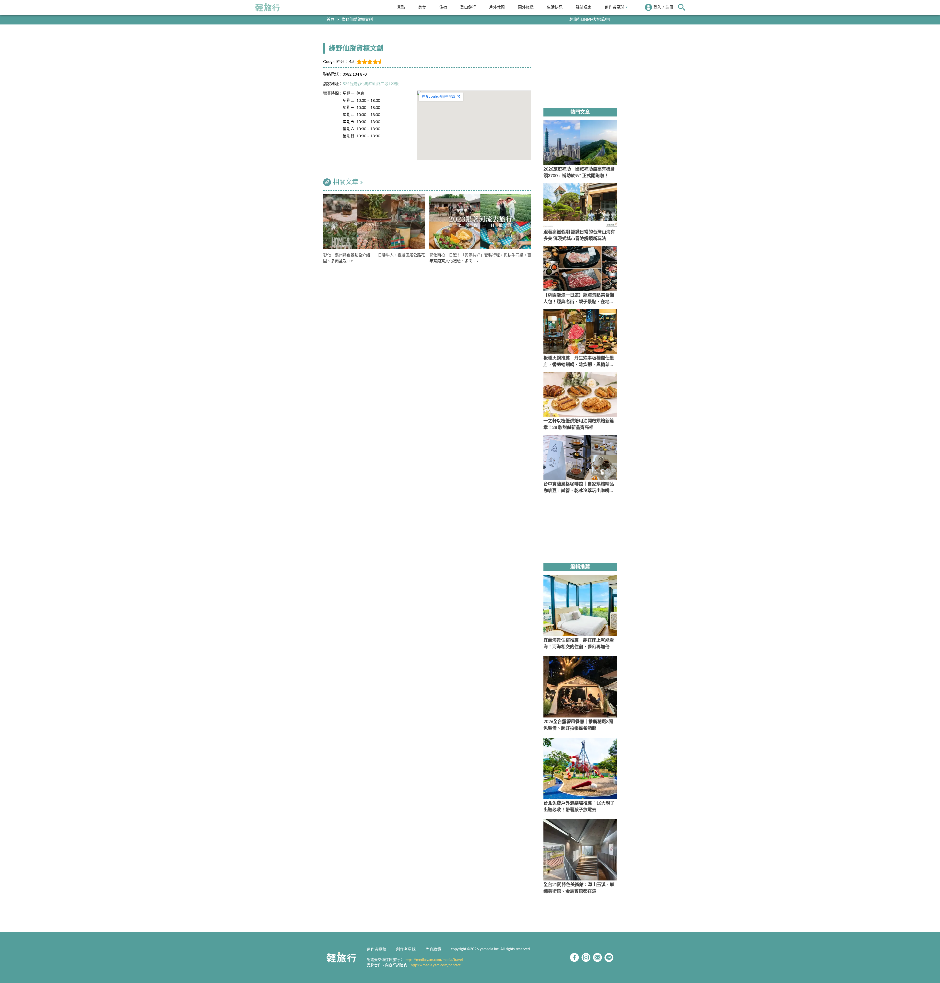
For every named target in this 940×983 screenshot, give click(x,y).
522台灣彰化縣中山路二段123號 (371, 84)
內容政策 (433, 949)
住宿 (443, 7)
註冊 (669, 7)
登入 (657, 7)
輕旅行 (268, 7)
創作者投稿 (376, 949)
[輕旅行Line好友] (608, 957)
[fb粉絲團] (574, 957)
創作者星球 (614, 7)
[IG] (585, 957)
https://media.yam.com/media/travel (433, 960)
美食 (422, 7)
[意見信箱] (597, 957)
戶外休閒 (497, 7)
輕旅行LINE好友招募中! (589, 20)
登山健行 (468, 7)
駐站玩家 (583, 7)
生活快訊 (555, 7)
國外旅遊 (526, 7)
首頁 (330, 20)
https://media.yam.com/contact (435, 965)
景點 (401, 7)
